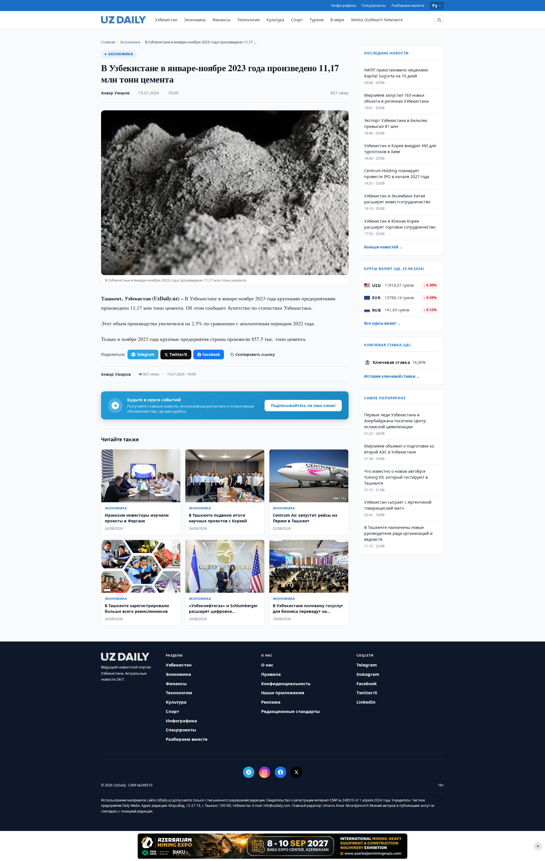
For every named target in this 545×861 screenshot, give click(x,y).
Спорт (297, 19)
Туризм (317, 19)
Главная (108, 42)
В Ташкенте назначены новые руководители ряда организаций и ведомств (398, 533)
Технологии (248, 19)
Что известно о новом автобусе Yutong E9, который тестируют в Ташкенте (396, 477)
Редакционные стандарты (290, 711)
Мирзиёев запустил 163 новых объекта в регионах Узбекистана (396, 98)
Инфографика (343, 5)
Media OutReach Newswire (377, 19)
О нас (267, 665)
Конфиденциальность (286, 683)
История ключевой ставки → (392, 376)
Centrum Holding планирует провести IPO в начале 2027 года (396, 173)
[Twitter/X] (296, 772)
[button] (439, 20)
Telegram (145, 354)
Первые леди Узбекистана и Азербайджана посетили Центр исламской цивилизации (395, 420)
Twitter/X (178, 354)
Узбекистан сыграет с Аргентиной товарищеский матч (397, 505)
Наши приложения (282, 692)
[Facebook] (280, 772)
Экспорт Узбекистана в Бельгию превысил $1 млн (395, 123)
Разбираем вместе (407, 5)
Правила (271, 674)
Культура (275, 19)
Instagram (368, 674)
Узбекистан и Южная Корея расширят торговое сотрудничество (399, 224)
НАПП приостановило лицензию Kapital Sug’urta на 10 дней (396, 73)
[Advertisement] (272, 845)
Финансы (221, 19)
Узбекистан (166, 19)
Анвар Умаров (115, 93)
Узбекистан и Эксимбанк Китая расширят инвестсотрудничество (397, 198)
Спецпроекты (374, 5)
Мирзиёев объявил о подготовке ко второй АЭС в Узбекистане (399, 449)
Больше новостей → (383, 247)
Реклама (270, 702)
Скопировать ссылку (255, 354)
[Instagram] (264, 772)
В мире (337, 19)
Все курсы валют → (382, 323)
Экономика (195, 19)
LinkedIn (366, 702)
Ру (434, 5)
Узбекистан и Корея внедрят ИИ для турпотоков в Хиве (400, 148)
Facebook (211, 354)
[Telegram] (248, 772)
